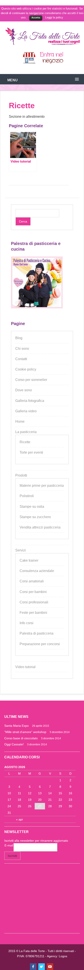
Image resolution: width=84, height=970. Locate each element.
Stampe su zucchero (35, 517)
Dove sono (23, 390)
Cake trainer (29, 560)
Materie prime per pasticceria (42, 485)
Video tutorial (25, 667)
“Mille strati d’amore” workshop (25, 732)
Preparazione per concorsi (40, 644)
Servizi (20, 550)
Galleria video (26, 411)
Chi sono (22, 348)
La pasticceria (26, 432)
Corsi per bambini (33, 592)
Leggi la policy (54, 17)
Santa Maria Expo (16, 725)
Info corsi (26, 623)
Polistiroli (27, 496)
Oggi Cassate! (14, 744)
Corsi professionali (34, 602)
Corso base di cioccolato (21, 738)
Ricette (25, 442)
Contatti (21, 359)
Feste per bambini (33, 612)
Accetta (35, 17)
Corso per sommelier (31, 380)
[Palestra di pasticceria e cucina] (37, 307)
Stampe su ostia (32, 506)
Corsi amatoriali (32, 581)
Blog (18, 338)
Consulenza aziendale (37, 571)
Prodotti (21, 475)
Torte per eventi (31, 452)
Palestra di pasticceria (36, 633)
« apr (19, 819)
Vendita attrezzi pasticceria (40, 527)
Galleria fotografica (29, 401)
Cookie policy (25, 369)
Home (20, 421)
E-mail (9, 845)
